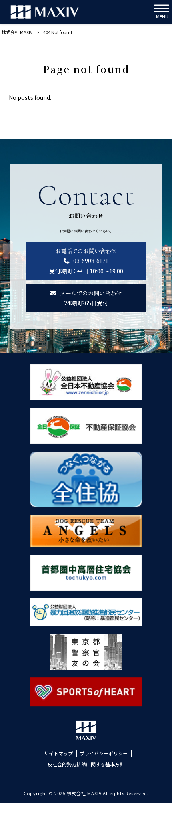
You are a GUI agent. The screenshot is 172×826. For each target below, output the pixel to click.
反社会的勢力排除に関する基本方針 (86, 764)
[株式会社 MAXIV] (44, 12)
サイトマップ (58, 753)
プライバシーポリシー (104, 753)
